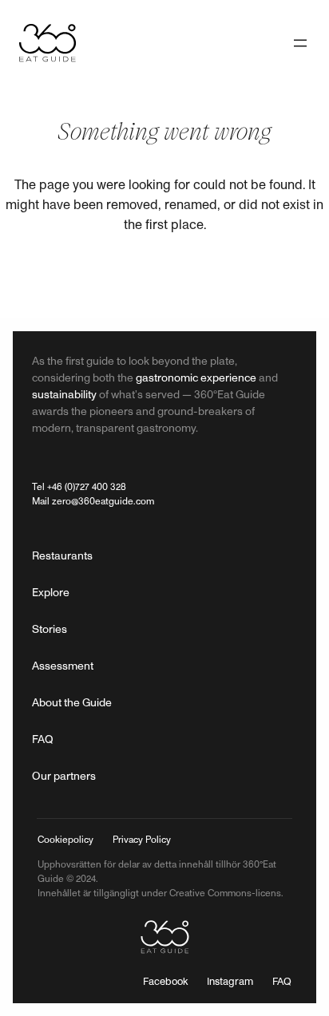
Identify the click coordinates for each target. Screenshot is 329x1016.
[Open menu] (300, 43)
